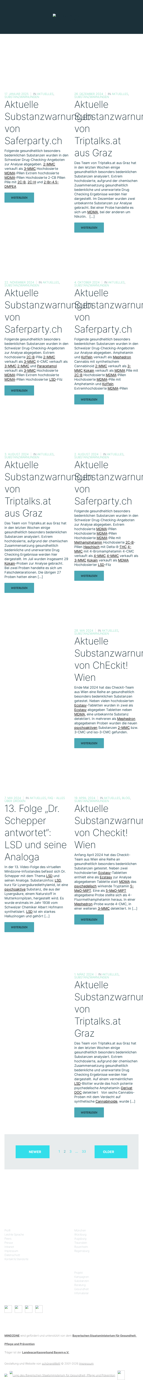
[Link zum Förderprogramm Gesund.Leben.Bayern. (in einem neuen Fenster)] (5, 1375)
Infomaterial (81, 1293)
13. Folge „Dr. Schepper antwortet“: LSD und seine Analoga (35, 833)
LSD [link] (52, 379)
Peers (8, 1238)
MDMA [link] (9, 173)
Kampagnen (81, 1277)
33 (84, 1151)
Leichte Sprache (14, 1234)
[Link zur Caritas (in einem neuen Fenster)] (121, 1375)
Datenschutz (12, 1255)
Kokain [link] (89, 370)
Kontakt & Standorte (16, 1259)
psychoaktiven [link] (85, 728)
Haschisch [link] (91, 547)
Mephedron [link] (122, 357)
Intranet (9, 1247)
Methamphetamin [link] (88, 542)
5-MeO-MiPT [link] (116, 891)
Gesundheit (81, 1289)
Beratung (79, 1285)
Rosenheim (81, 1247)
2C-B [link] (22, 182)
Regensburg (81, 1251)
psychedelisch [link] (85, 886)
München (80, 1230)
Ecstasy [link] (80, 705)
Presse (8, 1242)
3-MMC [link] (30, 169)
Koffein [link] (87, 357)
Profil (7, 1230)
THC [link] (123, 547)
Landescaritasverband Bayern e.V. (45, 1352)
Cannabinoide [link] (106, 1101)
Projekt (78, 1272)
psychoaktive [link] (15, 889)
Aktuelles (45, 94)
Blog (126, 798)
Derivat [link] (126, 1088)
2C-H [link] (32, 182)
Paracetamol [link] (47, 366)
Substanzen (81, 1281)
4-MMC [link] (100, 556)
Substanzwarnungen (21, 97)
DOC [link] (78, 1092)
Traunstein (80, 1242)
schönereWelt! (51, 1363)
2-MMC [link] (49, 164)
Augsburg (80, 1238)
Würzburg (80, 1234)
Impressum (11, 1251)
